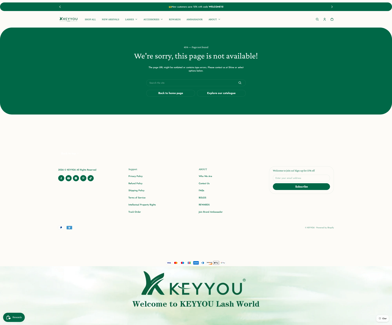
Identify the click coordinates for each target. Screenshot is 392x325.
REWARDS (204, 204)
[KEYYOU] (68, 19)
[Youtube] (69, 178)
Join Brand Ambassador (211, 212)
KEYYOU (311, 227)
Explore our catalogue (221, 93)
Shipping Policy (136, 190)
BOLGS (202, 197)
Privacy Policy (135, 176)
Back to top (68, 153)
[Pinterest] (83, 178)
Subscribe (301, 187)
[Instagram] (76, 178)
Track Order (134, 212)
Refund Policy (135, 183)
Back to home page (170, 93)
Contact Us (204, 183)
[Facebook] (61, 178)
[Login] (324, 19)
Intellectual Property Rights (142, 204)
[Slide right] (332, 7)
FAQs (201, 190)
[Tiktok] (91, 178)
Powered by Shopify (325, 227)
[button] (317, 19)
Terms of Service (136, 197)
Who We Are (205, 176)
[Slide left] (60, 7)
